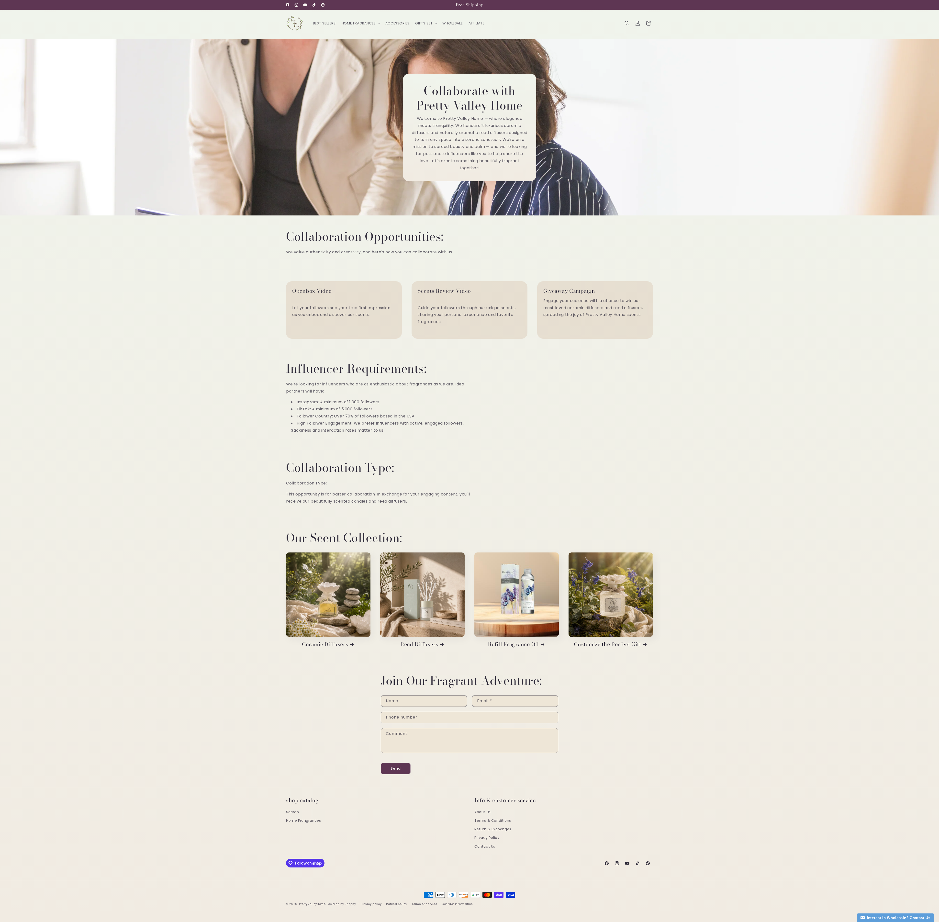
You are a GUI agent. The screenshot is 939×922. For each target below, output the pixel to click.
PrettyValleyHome (312, 904)
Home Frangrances (303, 820)
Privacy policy (371, 904)
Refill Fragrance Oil (513, 644)
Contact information (457, 904)
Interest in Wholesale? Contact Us (898, 918)
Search (292, 812)
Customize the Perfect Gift (607, 644)
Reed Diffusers (419, 644)
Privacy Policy (486, 837)
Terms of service (424, 904)
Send (396, 768)
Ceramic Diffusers (325, 644)
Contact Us (484, 846)
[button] (360, 23)
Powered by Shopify (341, 904)
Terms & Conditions (492, 820)
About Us (482, 812)
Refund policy (396, 904)
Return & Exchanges (492, 829)
